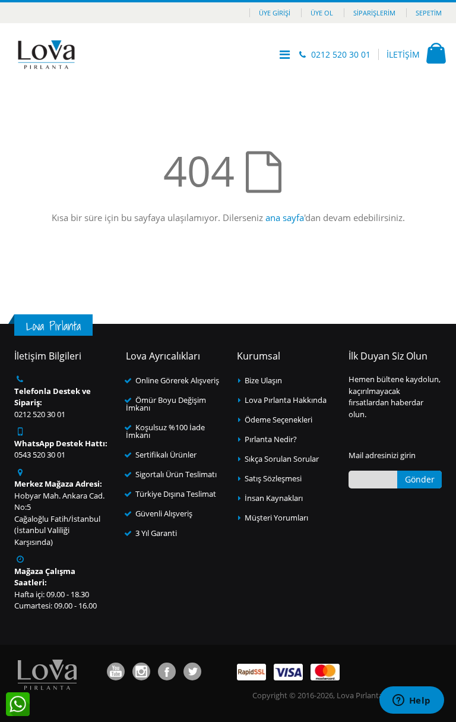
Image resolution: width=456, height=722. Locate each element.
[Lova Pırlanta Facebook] (167, 671)
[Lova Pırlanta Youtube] (116, 671)
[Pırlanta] (46, 55)
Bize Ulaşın (263, 380)
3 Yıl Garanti (156, 533)
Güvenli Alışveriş (163, 513)
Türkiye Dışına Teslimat (175, 493)
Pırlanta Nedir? (271, 439)
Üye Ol (322, 12)
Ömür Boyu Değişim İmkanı (166, 404)
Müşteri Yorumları (276, 517)
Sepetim (429, 12)
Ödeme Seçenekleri (278, 419)
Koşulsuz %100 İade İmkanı (165, 431)
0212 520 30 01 (340, 54)
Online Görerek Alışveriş (177, 380)
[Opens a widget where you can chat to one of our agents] (411, 701)
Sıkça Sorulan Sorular (282, 458)
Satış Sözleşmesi (273, 478)
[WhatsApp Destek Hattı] (18, 704)
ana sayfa (284, 217)
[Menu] (285, 54)
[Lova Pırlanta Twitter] (192, 671)
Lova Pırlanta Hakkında (286, 400)
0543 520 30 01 (39, 454)
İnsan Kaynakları (274, 498)
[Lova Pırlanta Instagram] (141, 671)
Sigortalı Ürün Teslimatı (176, 474)
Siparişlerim (374, 12)
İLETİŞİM (403, 54)
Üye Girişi (274, 12)
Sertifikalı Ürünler (166, 454)
